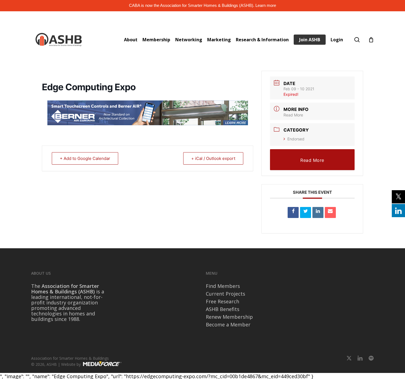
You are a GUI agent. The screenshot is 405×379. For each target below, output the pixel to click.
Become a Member (228, 324)
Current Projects (225, 293)
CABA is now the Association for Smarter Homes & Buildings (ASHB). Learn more (202, 5)
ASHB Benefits (222, 309)
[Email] (330, 212)
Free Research (222, 301)
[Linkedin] (317, 212)
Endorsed (295, 139)
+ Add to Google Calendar (85, 158)
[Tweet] (305, 212)
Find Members (223, 286)
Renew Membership (229, 317)
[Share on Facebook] (293, 212)
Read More (293, 115)
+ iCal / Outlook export (213, 158)
